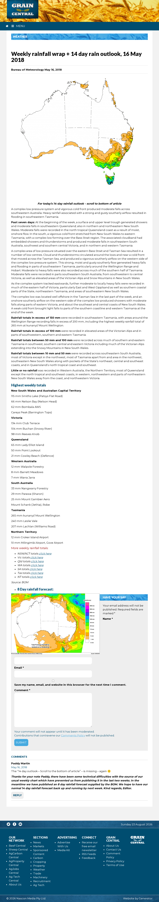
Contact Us (113, 849)
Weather (39, 869)
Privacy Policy (115, 861)
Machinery (40, 877)
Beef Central (17, 845)
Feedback (88, 857)
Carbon (38, 857)
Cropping (39, 861)
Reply (17, 795)
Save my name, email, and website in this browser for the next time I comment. (70, 684)
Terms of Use (115, 865)
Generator (145, 898)
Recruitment (42, 881)
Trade (37, 873)
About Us (15, 884)
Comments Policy (73, 735)
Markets (38, 846)
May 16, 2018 (19, 767)
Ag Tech (38, 885)
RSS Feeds (89, 854)
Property (39, 865)
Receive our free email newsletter (90, 846)
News (37, 842)
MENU (20, 26)
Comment (22, 690)
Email (19, 667)
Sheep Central (18, 849)
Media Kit (63, 850)
